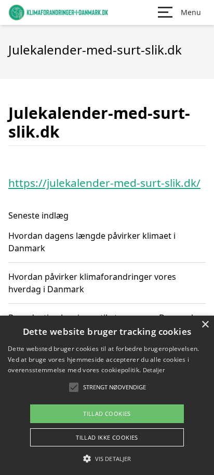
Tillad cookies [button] (107, 413)
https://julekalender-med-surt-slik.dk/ (104, 182)
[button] (107, 458)
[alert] (107, 395)
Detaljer (154, 370)
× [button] (205, 325)
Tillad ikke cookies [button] (107, 437)
